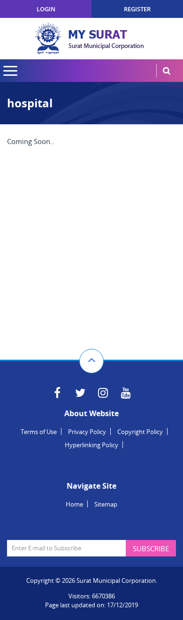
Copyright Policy (140, 431)
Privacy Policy (87, 431)
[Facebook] (57, 392)
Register (137, 9)
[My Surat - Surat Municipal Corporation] (91, 39)
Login (46, 9)
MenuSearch (166, 71)
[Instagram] (103, 392)
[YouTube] (126, 392)
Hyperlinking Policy (91, 445)
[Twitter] (80, 392)
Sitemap (105, 504)
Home (74, 504)
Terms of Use (39, 431)
